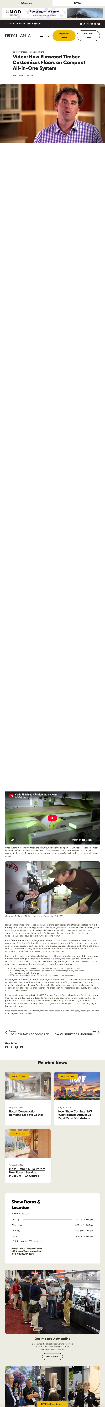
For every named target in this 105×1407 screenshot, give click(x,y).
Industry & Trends (21, 52)
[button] (6, 1047)
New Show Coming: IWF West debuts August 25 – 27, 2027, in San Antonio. (76, 1115)
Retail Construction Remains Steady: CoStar (26, 1113)
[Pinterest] (91, 24)
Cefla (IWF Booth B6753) (16, 940)
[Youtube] (99, 24)
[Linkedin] (95, 24)
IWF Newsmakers (36, 52)
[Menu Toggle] (41, 35)
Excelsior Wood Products (35, 979)
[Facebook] (81, 24)
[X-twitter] (84, 24)
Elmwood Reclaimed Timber (85, 848)
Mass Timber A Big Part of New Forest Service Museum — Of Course (27, 1172)
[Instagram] (88, 24)
